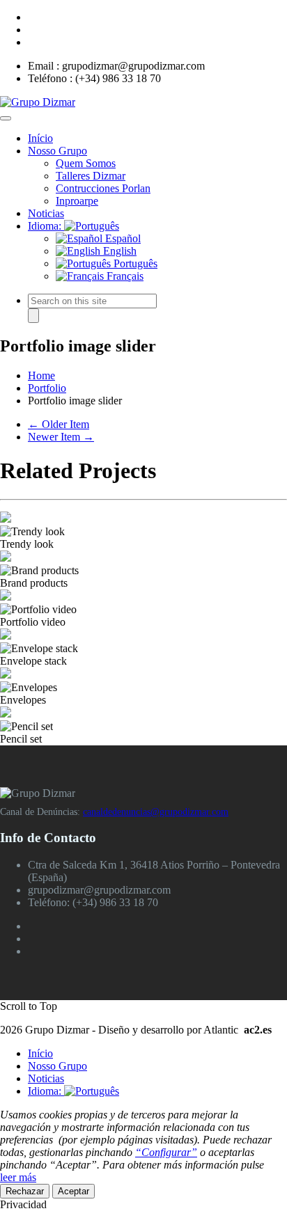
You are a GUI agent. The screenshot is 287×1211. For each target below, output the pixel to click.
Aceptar (73, 1191)
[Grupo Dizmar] (37, 102)
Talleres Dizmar (90, 176)
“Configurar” (166, 1152)
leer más (18, 1177)
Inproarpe (77, 201)
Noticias (46, 213)
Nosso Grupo (57, 151)
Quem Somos (86, 163)
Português (134, 263)
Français (124, 276)
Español (121, 238)
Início (40, 138)
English (118, 251)
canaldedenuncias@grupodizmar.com (155, 812)
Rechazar (25, 1191)
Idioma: (46, 226)
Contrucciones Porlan (103, 188)
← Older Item (58, 424)
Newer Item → (61, 437)
